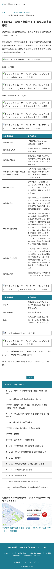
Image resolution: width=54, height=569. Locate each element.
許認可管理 (22, 553)
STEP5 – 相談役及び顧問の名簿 (19, 422)
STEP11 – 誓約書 (13, 457)
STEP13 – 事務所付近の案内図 (19, 469)
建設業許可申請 (35, 553)
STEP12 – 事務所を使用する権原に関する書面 (25, 463)
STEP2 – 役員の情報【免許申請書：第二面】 (24, 399)
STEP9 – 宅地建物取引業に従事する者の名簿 (24, 445)
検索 (30, 377)
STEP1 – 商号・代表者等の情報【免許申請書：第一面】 (27, 392)
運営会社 (17, 562)
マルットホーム (7, 553)
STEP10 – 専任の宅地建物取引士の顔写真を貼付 (26, 451)
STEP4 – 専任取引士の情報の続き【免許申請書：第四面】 (27, 415)
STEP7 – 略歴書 (13, 434)
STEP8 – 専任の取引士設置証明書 (20, 440)
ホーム (4, 12)
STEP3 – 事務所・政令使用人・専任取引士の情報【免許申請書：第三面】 (26, 406)
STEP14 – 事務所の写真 (16, 475)
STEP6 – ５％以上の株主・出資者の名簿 (23, 428)
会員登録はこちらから (32, 555)
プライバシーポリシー (32, 562)
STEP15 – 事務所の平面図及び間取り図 (22, 481)
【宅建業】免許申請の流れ (20, 12)
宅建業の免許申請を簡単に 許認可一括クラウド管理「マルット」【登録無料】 (27, 529)
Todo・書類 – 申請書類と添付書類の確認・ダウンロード (28, 488)
